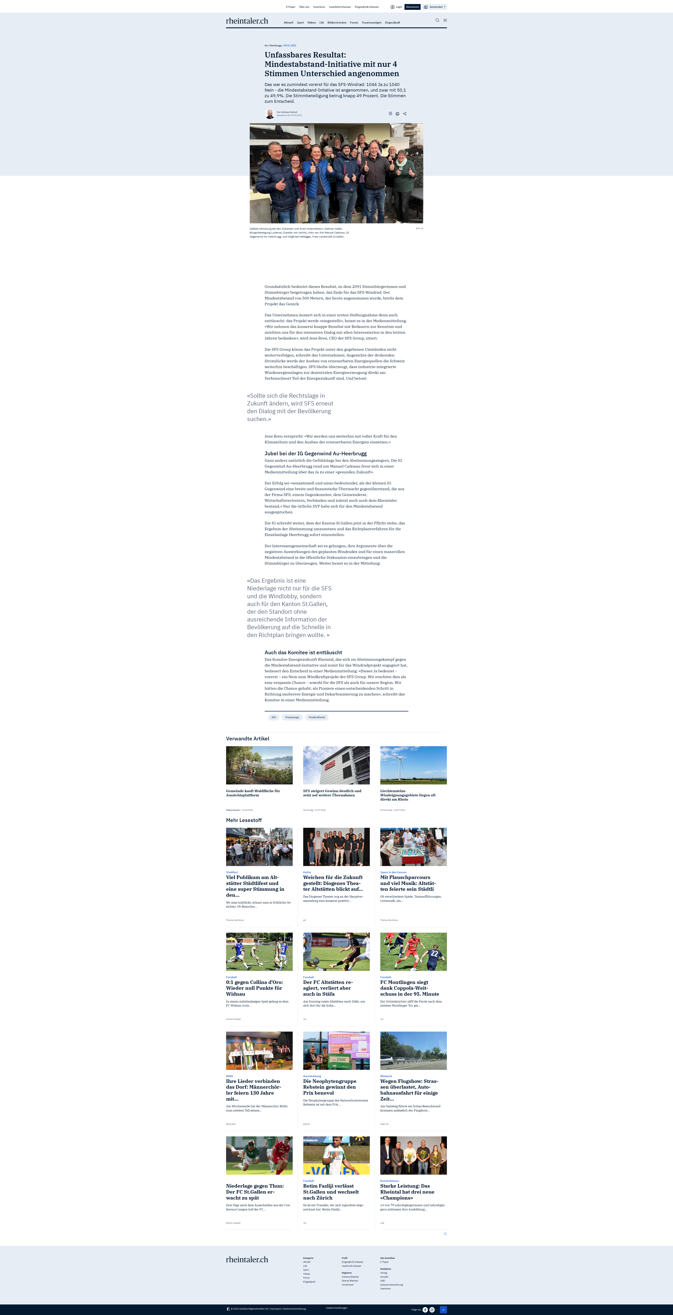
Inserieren (319, 6)
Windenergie (292, 717)
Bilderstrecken (337, 22)
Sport (300, 22)
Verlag (383, 1272)
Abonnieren (412, 6)
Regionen (347, 1272)
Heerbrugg (275, 45)
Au (266, 45)
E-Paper (290, 6)
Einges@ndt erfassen (367, 6)
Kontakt (384, 1276)
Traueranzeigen (372, 22)
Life (321, 22)
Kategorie (308, 1258)
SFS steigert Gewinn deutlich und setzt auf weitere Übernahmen (332, 792)
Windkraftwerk (317, 717)
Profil (344, 1258)
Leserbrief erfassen (340, 6)
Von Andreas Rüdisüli (287, 112)
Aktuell (288, 22)
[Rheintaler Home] (247, 20)
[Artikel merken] (390, 113)
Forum (354, 22)
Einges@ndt (392, 22)
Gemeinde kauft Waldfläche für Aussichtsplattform (253, 792)
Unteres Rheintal (350, 1276)
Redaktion (385, 1268)
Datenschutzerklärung (391, 1284)
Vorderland (347, 1284)
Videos (311, 22)
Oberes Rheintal (350, 1280)
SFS (274, 717)
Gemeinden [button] (436, 6)
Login (398, 6)
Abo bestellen (387, 1258)
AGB (382, 1280)
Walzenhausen (233, 810)
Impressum (275, 1308)
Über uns (304, 6)
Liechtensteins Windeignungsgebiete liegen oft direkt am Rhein (408, 795)
